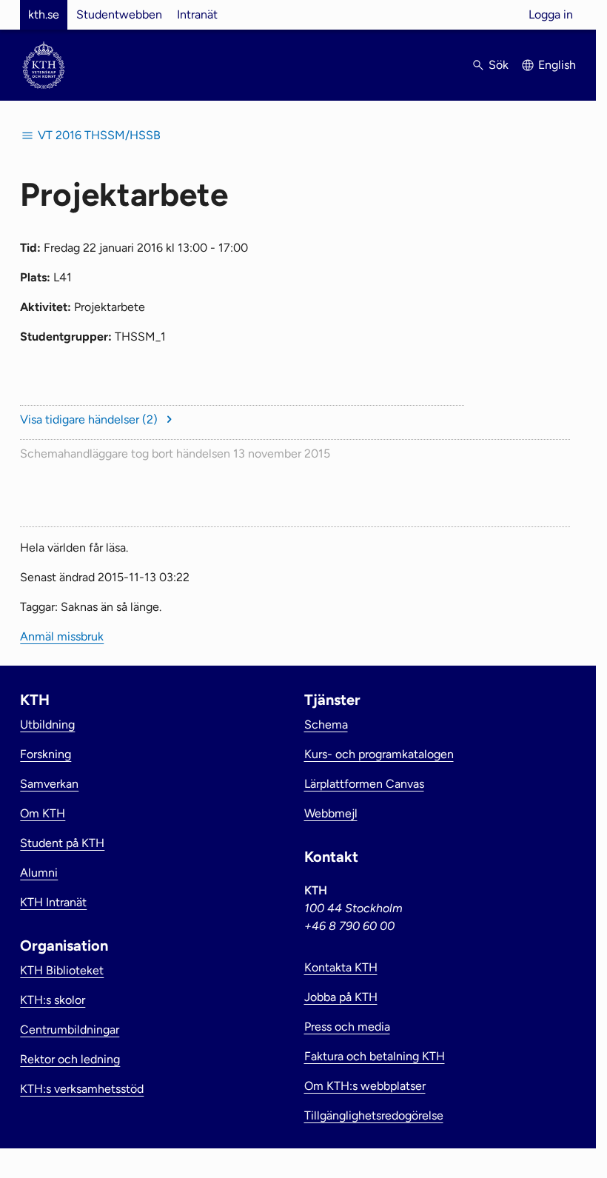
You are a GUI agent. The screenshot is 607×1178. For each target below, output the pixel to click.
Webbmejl (331, 813)
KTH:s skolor (52, 1000)
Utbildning (47, 724)
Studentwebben (119, 14)
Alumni (39, 873)
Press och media (347, 1027)
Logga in (551, 14)
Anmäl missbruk (62, 636)
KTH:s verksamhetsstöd (82, 1089)
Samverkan (49, 784)
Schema (326, 724)
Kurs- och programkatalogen (379, 754)
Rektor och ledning (70, 1059)
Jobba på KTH (341, 997)
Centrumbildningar (69, 1030)
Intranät (197, 14)
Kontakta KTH (341, 967)
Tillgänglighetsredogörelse (373, 1115)
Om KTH (42, 813)
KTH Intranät (53, 902)
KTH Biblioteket (62, 970)
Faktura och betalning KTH (374, 1056)
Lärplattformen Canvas (364, 784)
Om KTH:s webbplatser (365, 1086)
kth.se (43, 14)
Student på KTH (62, 843)
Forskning (45, 754)
